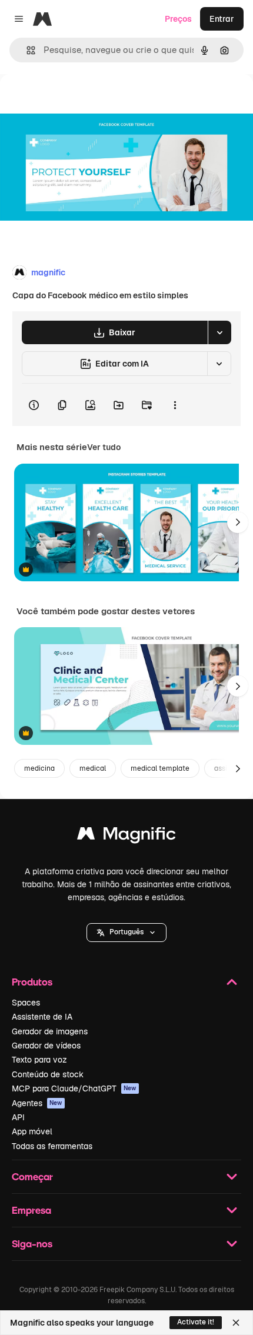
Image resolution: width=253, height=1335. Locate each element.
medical (92, 768)
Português (126, 932)
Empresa (31, 1210)
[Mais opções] (175, 405)
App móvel (32, 1131)
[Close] (236, 1323)
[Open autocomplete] (26, 50)
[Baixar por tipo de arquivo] (219, 332)
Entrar (221, 19)
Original (75, 100)
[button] (126, 932)
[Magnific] (126, 836)
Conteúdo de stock (48, 1074)
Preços (178, 19)
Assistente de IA (42, 1016)
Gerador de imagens (50, 1031)
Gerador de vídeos (46, 1045)
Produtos (32, 982)
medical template (160, 768)
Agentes (37, 1103)
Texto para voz (39, 1059)
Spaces (26, 1002)
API (18, 1117)
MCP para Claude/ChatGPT (74, 1088)
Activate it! (195, 1322)
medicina (39, 768)
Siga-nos (32, 1243)
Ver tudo (104, 447)
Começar (32, 1176)
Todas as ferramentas (52, 1146)
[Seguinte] (237, 522)
